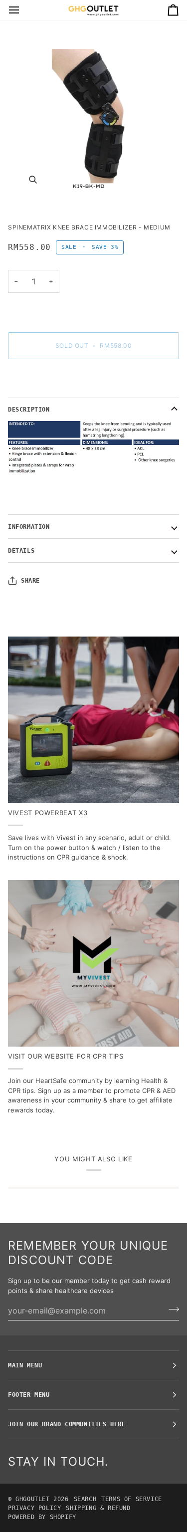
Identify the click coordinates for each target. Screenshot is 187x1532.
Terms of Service (131, 1499)
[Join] (171, 1309)
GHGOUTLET (32, 1499)
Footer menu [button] (29, 1394)
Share (30, 580)
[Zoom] (93, 128)
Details (21, 550)
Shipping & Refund (98, 1508)
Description (29, 409)
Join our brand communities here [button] (67, 1424)
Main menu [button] (25, 1365)
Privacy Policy (34, 1508)
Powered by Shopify (42, 1517)
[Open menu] (23, 10)
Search (85, 1499)
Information (29, 526)
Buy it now (93, 380)
